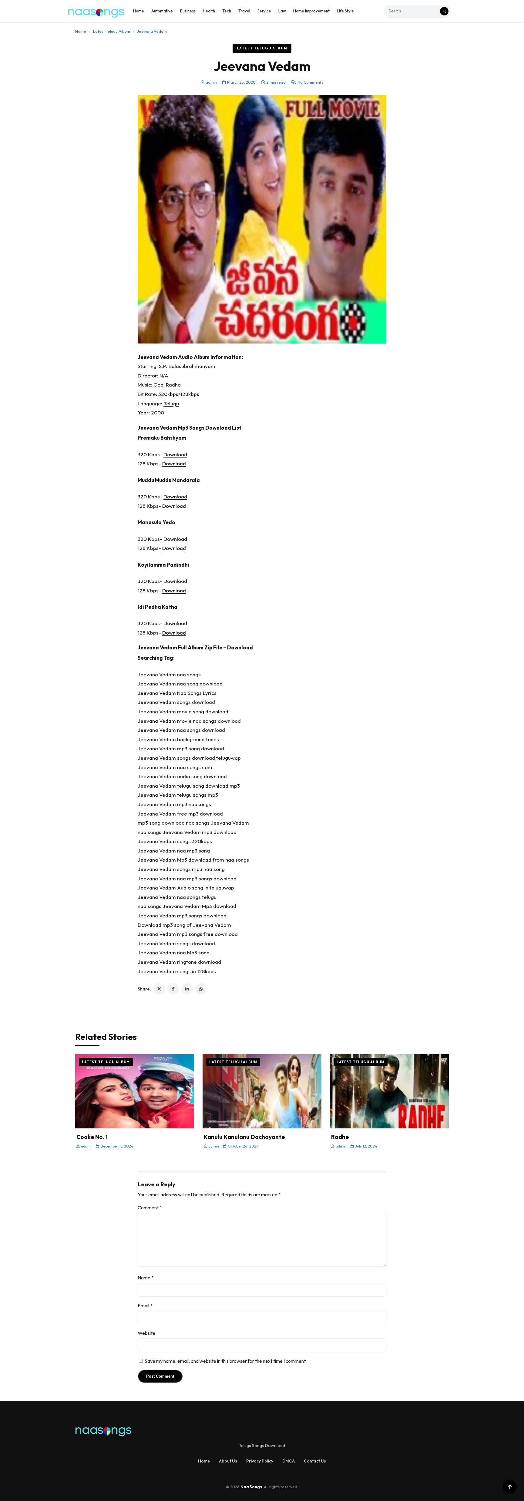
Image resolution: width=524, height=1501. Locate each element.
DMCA (288, 1461)
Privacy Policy (259, 1461)
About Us (228, 1461)
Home (138, 10)
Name (146, 1278)
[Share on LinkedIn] (187, 989)
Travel (244, 10)
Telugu (171, 403)
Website (146, 1333)
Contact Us (315, 1461)
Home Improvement (311, 10)
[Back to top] (510, 1487)
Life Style (345, 10)
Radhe (340, 1137)
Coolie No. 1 (92, 1137)
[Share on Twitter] (159, 989)
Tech (226, 10)
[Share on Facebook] (173, 989)
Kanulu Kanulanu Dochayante (244, 1137)
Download (175, 454)
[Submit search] (444, 11)
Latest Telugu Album (111, 31)
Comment (150, 1207)
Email (145, 1305)
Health (209, 10)
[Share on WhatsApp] (201, 989)
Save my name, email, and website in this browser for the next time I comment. (226, 1361)
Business (188, 10)
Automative (162, 10)
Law (282, 10)
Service (264, 10)
